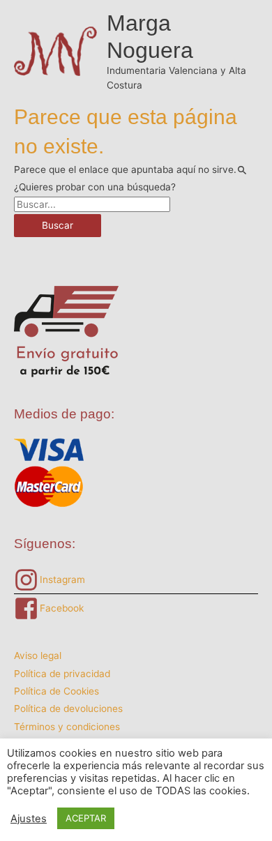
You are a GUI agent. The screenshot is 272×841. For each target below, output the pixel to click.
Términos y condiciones (67, 726)
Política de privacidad (62, 673)
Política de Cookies (56, 691)
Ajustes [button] (28, 818)
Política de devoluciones (68, 708)
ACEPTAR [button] (86, 818)
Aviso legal (37, 655)
